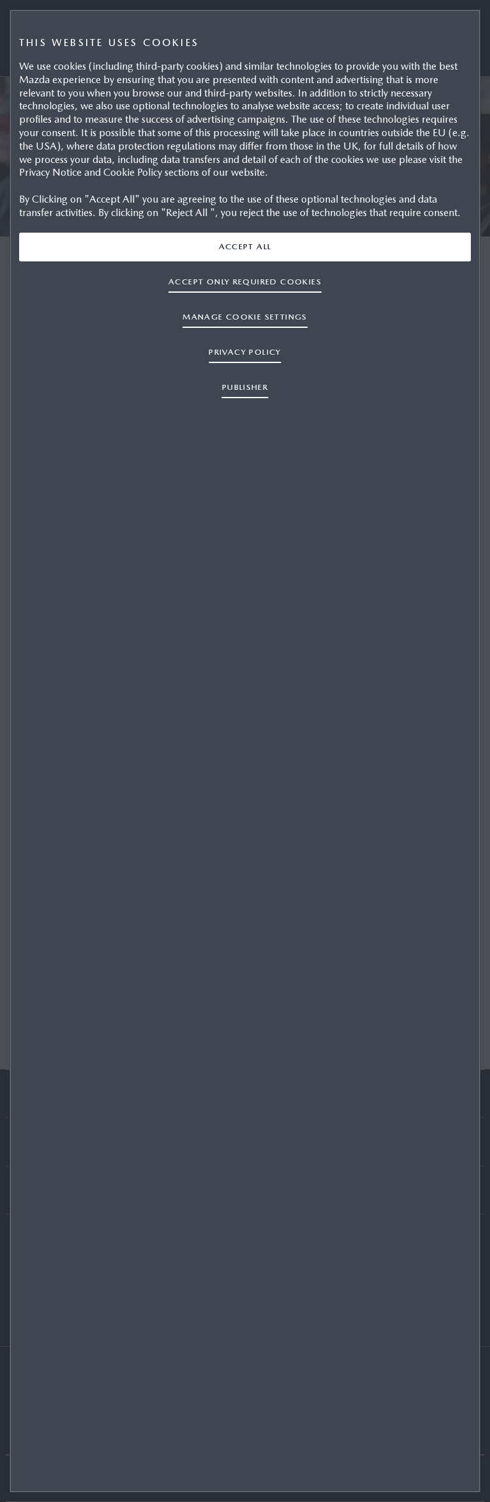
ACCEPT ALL (245, 246)
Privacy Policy (245, 352)
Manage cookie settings (245, 316)
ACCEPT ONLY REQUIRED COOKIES (245, 281)
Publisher (245, 387)
